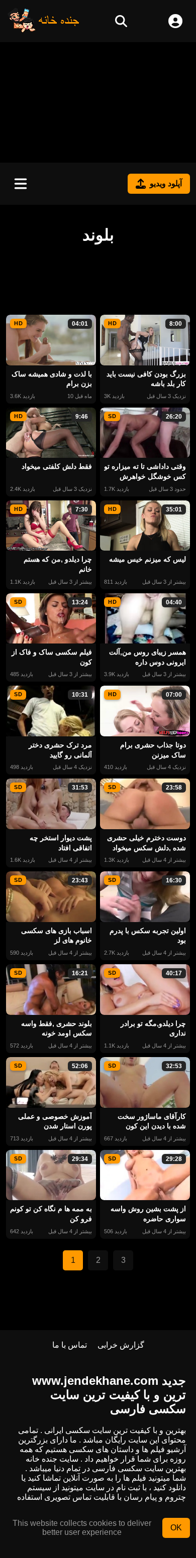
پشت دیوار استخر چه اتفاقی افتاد (61, 843)
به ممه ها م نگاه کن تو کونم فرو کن (51, 1214)
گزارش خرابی (120, 1345)
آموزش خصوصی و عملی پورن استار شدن (55, 1121)
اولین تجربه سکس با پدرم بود (148, 936)
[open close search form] (121, 21)
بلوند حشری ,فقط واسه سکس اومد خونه (56, 1028)
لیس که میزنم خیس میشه (147, 559)
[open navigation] (20, 183)
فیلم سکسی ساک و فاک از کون (52, 657)
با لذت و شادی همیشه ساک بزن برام (52, 379)
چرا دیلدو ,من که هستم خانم (58, 564)
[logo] (43, 30)
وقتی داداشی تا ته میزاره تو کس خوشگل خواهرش (145, 471)
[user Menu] (175, 21)
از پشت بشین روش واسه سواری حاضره (148, 1214)
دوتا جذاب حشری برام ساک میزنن (153, 750)
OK (176, 1527)
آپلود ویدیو (166, 183)
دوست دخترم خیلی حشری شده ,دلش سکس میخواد (146, 843)
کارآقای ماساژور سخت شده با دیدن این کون (152, 1121)
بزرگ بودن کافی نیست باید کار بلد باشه (146, 379)
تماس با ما (69, 1345)
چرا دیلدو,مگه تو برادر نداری (153, 1028)
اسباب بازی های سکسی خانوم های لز (56, 936)
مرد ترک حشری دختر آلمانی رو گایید (60, 750)
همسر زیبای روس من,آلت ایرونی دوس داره (147, 657)
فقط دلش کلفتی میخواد (57, 466)
